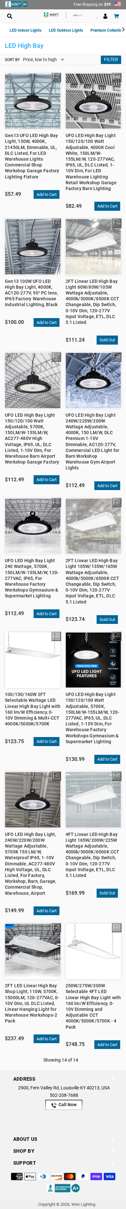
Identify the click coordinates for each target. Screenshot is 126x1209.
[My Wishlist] (56, 77)
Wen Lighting (83, 1204)
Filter (111, 59)
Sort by (12, 60)
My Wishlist (97, 16)
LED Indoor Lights (25, 30)
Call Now (67, 1104)
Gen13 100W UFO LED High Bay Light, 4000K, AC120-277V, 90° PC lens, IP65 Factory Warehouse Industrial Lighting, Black (31, 293)
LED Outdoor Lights (66, 30)
